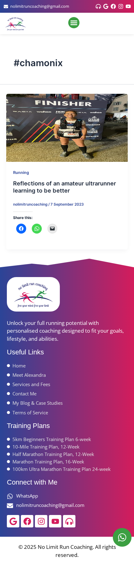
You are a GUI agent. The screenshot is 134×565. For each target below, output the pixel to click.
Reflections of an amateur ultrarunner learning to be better (64, 187)
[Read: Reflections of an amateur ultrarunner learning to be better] (67, 127)
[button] (74, 23)
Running (21, 172)
